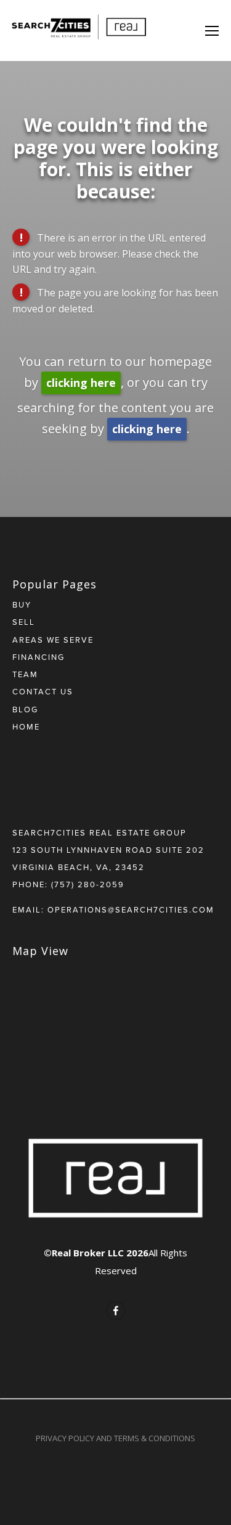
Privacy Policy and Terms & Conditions (115, 1438)
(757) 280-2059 (87, 884)
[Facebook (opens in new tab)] (116, 1310)
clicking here (81, 382)
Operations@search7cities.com (130, 909)
